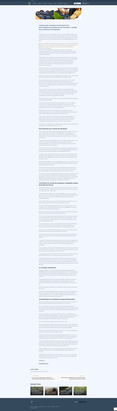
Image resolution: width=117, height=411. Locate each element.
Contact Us (65, 3)
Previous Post (36, 375)
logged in (38, 371)
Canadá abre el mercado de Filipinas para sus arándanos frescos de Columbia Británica (65, 393)
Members (39, 3)
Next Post (81, 375)
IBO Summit (50, 3)
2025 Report (60, 3)
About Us (34, 3)
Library (55, 3)
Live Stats (44, 3)
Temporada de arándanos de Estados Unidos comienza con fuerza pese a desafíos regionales (51, 393)
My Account (85, 3)
